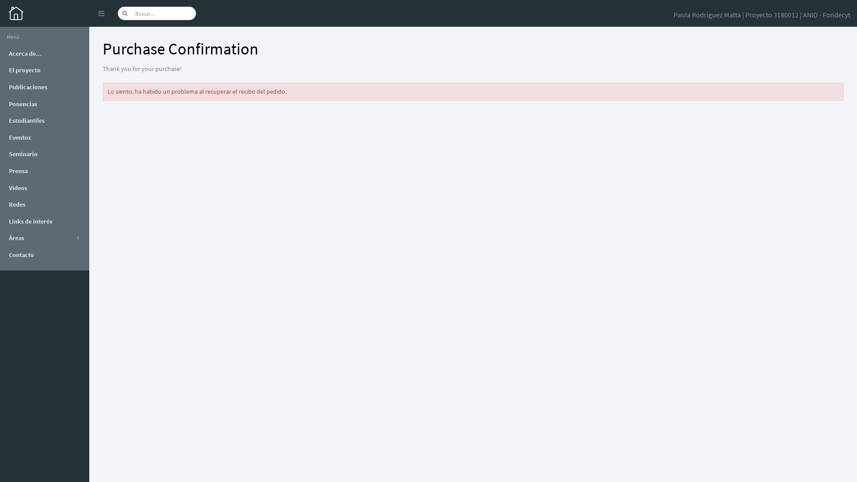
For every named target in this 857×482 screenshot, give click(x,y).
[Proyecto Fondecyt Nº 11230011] (44, 13)
